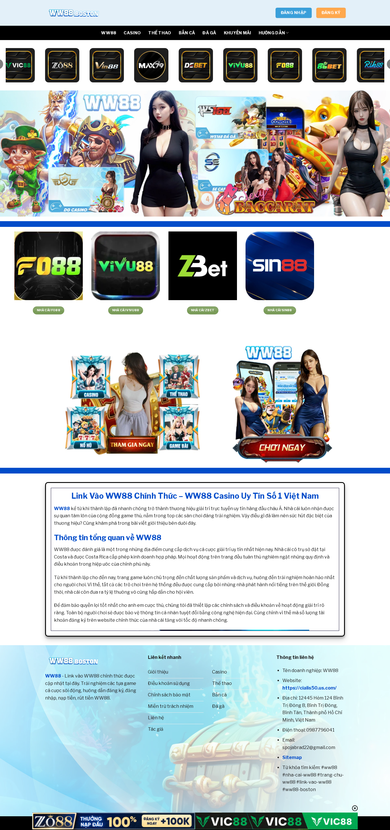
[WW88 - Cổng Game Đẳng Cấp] (73, 13)
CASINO (132, 32)
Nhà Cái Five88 (87, 310)
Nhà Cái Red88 (164, 310)
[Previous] (15, 153)
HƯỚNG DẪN (272, 32)
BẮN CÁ (187, 32)
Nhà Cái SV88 (241, 310)
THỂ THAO (159, 32)
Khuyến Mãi (237, 32)
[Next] (375, 153)
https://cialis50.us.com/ (309, 688)
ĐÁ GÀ (209, 32)
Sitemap (292, 757)
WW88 (108, 32)
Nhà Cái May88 (318, 310)
